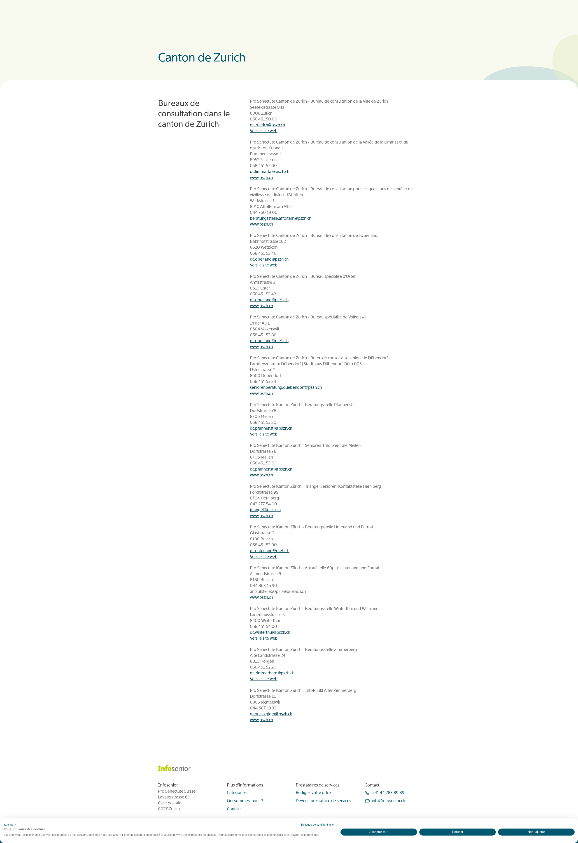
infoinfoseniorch (388, 800)
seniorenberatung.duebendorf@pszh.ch (286, 387)
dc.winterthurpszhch (270, 632)
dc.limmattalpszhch (269, 171)
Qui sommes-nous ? (245, 800)
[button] (10, 824)
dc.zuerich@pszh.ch (267, 125)
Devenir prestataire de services (323, 800)
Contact (234, 809)
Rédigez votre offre (313, 792)
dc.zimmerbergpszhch (272, 673)
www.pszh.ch (261, 177)
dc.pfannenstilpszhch (271, 428)
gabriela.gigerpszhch (271, 714)
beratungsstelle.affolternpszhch (280, 218)
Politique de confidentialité (317, 824)
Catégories (237, 792)
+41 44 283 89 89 (388, 792)
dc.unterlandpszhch (269, 550)
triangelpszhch (265, 510)
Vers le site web (263, 131)
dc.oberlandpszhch (269, 259)
